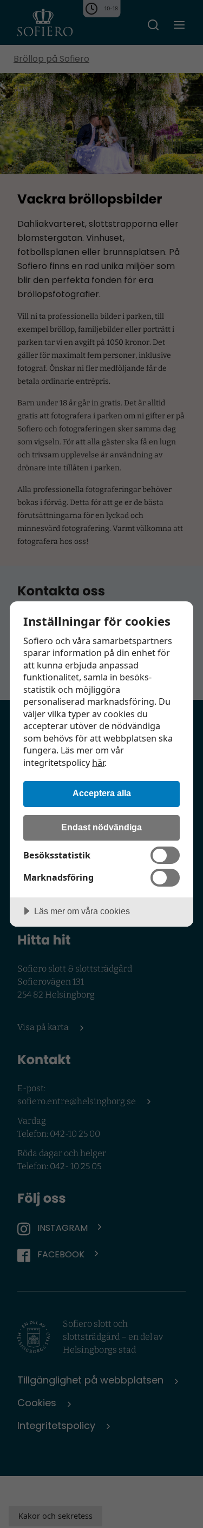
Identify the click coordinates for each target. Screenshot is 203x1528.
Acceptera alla (102, 793)
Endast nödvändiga (101, 827)
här (98, 763)
